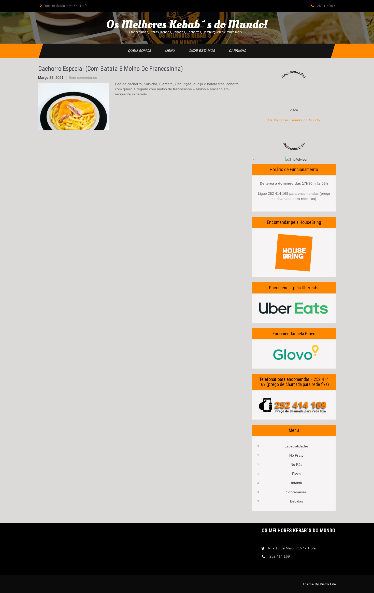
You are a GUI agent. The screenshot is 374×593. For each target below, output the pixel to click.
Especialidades (296, 446)
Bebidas (296, 501)
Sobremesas (296, 492)
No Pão (297, 464)
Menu (169, 51)
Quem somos (139, 51)
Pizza (296, 474)
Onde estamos (202, 51)
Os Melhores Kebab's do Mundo (294, 120)
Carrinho (237, 51)
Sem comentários (83, 77)
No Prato (296, 455)
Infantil (296, 483)
